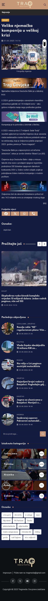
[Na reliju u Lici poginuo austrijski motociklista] (7, 365)
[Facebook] (6, 214)
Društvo (31, 324)
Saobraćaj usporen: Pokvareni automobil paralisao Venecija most (30, 421)
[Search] (45, 4)
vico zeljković (30, 537)
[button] (39, 244)
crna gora (7, 515)
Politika (20, 342)
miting (37, 532)
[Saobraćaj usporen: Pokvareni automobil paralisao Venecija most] (7, 419)
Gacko (29, 520)
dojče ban (7, 230)
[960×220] (24, 116)
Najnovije (6, 12)
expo (38, 515)
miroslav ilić (26, 532)
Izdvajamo (21, 324)
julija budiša (23, 526)
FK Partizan (18, 520)
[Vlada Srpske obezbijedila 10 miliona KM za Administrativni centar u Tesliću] (7, 347)
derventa (18, 515)
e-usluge (28, 515)
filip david (6, 520)
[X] (15, 214)
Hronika (20, 415)
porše (5, 537)
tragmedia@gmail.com (35, 573)
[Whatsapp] (24, 214)
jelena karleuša (9, 526)
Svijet (4, 291)
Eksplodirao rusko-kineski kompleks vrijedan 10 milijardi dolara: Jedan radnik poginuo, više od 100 (23, 298)
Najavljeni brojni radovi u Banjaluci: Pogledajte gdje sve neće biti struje (31, 384)
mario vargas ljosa (10, 532)
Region (20, 360)
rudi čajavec (16, 537)
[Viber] (33, 214)
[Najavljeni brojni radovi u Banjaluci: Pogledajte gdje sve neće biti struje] (7, 383)
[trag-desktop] (24, 83)
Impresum (7, 573)
